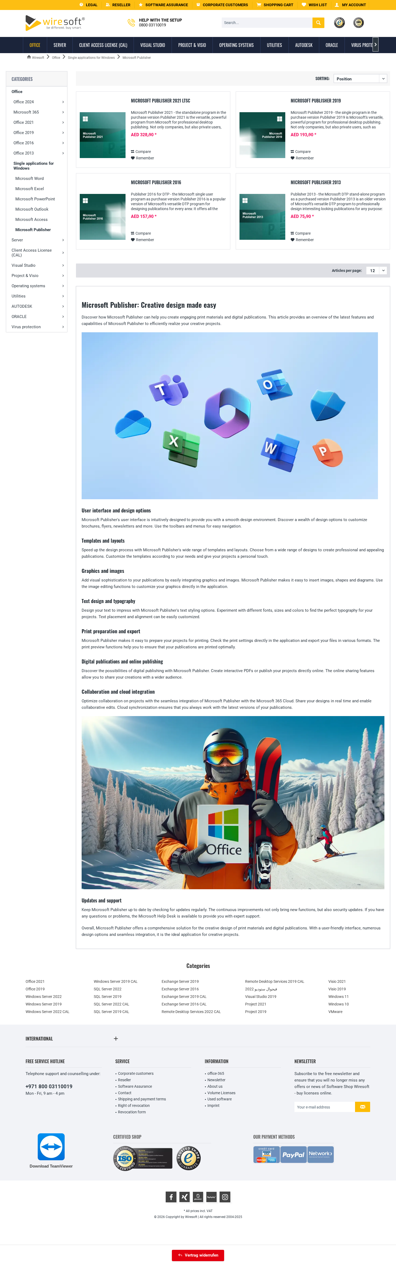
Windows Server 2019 (44, 1004)
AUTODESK (22, 306)
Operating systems (28, 285)
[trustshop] (188, 1158)
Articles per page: (347, 270)
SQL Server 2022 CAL (111, 1004)
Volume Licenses (221, 1093)
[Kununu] (211, 1197)
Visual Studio (24, 265)
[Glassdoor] (198, 1197)
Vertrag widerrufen (201, 1255)
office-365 (215, 1073)
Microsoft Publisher (33, 229)
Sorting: (322, 78)
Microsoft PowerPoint (35, 199)
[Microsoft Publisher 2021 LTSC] (103, 135)
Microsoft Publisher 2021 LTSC (160, 101)
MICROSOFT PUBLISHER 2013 (316, 183)
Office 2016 (23, 143)
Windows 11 (338, 996)
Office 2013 (23, 153)
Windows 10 (338, 1004)
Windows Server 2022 (44, 996)
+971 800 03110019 (49, 1086)
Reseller (124, 1080)
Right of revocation (134, 1105)
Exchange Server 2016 (180, 989)
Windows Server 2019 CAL (116, 981)
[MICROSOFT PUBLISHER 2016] (103, 217)
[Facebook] (171, 1197)
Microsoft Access (31, 219)
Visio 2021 (337, 981)
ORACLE (19, 316)
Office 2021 (23, 122)
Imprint (213, 1105)
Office (17, 91)
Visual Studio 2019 (260, 996)
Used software (219, 1099)
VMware (335, 1012)
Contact (124, 1093)
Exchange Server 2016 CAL (184, 1004)
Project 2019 (255, 1012)
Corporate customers (136, 1073)
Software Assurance (135, 1086)
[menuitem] (275, 5)
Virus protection (26, 326)
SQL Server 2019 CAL (111, 1012)
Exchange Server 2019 (180, 981)
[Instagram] (225, 1197)
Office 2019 (23, 132)
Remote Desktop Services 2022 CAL (191, 1012)
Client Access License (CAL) (32, 253)
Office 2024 (23, 102)
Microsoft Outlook (31, 209)
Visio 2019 (337, 989)
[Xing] (184, 1197)
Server (17, 240)
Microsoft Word (29, 178)
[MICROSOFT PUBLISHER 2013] (262, 217)
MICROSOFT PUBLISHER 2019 (316, 101)
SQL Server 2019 (107, 996)
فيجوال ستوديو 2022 (261, 989)
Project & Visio (25, 275)
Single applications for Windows (33, 166)
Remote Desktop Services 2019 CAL (274, 981)
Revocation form (132, 1112)
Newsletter (216, 1080)
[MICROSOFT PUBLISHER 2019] (262, 135)
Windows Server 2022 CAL (48, 1012)
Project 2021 (255, 1004)
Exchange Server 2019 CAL (184, 996)
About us (215, 1086)
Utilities (19, 296)
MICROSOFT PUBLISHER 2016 (156, 183)
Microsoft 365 (26, 112)
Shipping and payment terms (142, 1099)
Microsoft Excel (29, 188)
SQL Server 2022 (107, 989)
